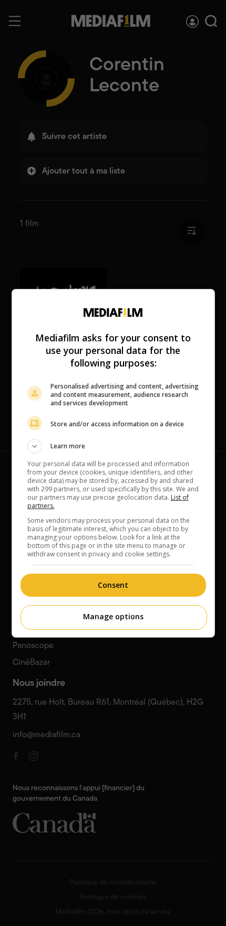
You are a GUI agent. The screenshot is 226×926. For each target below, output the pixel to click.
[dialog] (113, 463)
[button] (113, 446)
